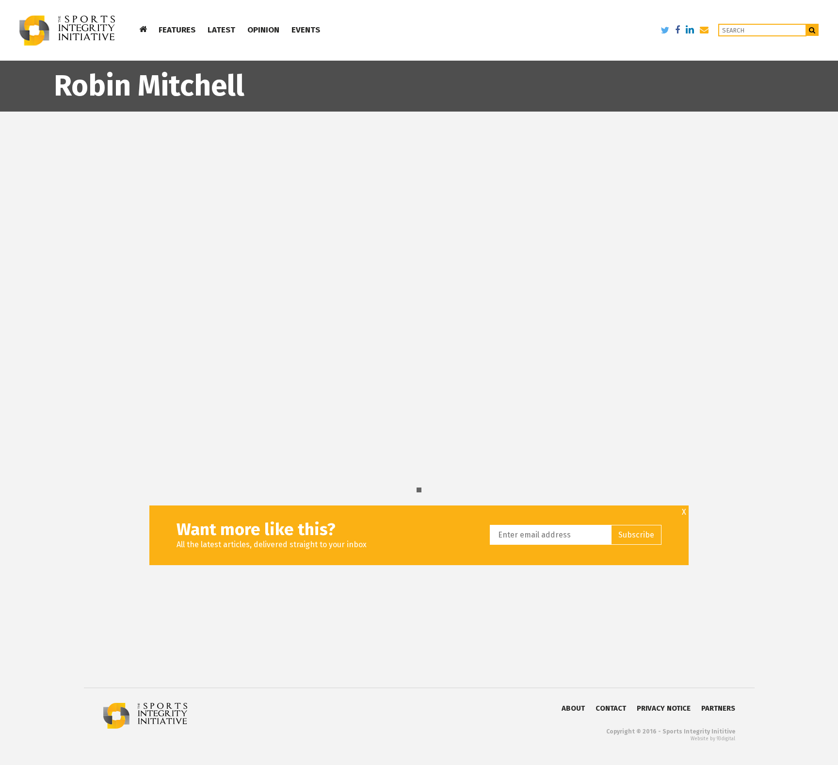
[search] (812, 30)
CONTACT (611, 708)
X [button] (684, 512)
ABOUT (573, 708)
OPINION (263, 30)
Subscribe (636, 534)
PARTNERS (718, 708)
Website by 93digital (713, 739)
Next (825, 239)
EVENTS (305, 30)
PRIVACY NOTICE (664, 708)
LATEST (221, 30)
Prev (12, 239)
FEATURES (177, 30)
